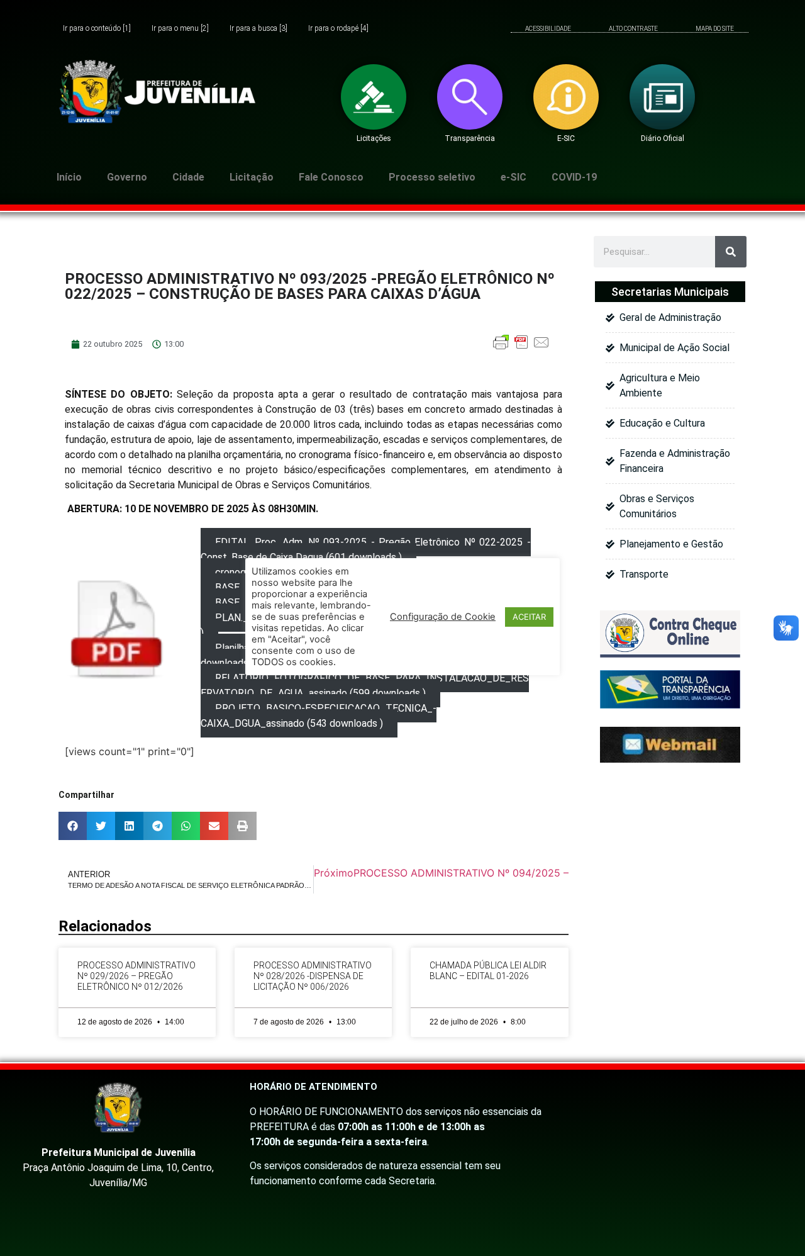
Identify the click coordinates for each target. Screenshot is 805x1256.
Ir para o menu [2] (180, 28)
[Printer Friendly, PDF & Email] (521, 348)
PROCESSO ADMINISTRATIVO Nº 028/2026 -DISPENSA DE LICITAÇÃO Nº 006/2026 (312, 976)
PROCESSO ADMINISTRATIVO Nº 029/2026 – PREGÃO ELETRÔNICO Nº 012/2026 (136, 976)
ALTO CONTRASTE (633, 28)
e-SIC (513, 177)
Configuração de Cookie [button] (443, 616)
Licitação (252, 177)
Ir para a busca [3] (258, 28)
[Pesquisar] (731, 251)
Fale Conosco (331, 177)
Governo (127, 177)
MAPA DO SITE (715, 28)
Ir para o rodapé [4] (338, 28)
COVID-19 (574, 177)
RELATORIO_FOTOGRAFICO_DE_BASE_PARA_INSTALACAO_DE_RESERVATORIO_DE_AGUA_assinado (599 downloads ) (365, 685)
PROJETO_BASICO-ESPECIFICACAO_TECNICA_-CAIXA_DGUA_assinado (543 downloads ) (318, 715)
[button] (72, 826)
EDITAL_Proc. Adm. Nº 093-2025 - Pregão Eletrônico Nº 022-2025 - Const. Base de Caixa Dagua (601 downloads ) (366, 549)
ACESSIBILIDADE (548, 28)
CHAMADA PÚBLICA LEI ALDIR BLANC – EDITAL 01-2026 (488, 970)
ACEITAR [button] (529, 617)
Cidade (188, 177)
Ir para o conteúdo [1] (97, 28)
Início (69, 177)
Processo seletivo (432, 177)
